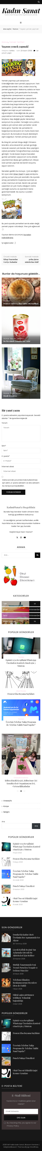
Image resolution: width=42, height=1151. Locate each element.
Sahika (11, 51)
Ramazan (16, 298)
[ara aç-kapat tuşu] (39, 2)
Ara (3, 821)
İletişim (6, 812)
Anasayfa (7, 800)
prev (4, 757)
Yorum (4, 423)
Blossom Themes (17, 1147)
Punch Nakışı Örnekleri (23, 886)
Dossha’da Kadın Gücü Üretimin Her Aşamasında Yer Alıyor (26, 937)
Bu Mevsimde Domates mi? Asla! (16, 341)
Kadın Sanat (21, 10)
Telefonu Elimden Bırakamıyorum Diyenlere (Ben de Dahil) (25, 983)
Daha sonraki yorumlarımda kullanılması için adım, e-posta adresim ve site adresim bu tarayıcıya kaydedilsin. (20, 483)
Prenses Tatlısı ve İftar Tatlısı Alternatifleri (20, 303)
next (38, 757)
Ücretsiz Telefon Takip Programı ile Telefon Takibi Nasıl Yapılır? (25, 874)
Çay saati (7, 298)
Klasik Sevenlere (10, 396)
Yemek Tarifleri (16, 42)
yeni (28, 174)
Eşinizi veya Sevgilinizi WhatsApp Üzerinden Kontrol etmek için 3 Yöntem (21, 663)
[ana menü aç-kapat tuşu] (21, 22)
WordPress (34, 1147)
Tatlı (23, 298)
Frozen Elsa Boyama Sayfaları (21, 694)
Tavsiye (21, 657)
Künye (6, 806)
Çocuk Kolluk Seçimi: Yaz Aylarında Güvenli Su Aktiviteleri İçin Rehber (24, 952)
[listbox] (21, 763)
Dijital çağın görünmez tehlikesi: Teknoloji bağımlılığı (23, 998)
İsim (4, 446)
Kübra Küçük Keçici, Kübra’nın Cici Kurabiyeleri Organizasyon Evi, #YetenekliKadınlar (21, 783)
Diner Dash (18, 174)
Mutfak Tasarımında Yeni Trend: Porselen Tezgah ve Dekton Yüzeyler (25, 967)
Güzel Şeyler (15, 393)
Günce (5, 42)
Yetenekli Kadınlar (21, 778)
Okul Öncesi (21, 691)
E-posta (6, 456)
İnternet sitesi (8, 466)
